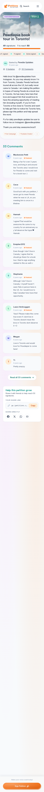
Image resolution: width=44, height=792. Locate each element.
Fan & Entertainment (12, 17)
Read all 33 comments (22, 377)
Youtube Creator (26, 134)
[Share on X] (14, 416)
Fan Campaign (10, 134)
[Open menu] (37, 6)
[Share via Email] (27, 416)
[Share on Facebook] (8, 416)
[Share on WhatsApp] (21, 416)
